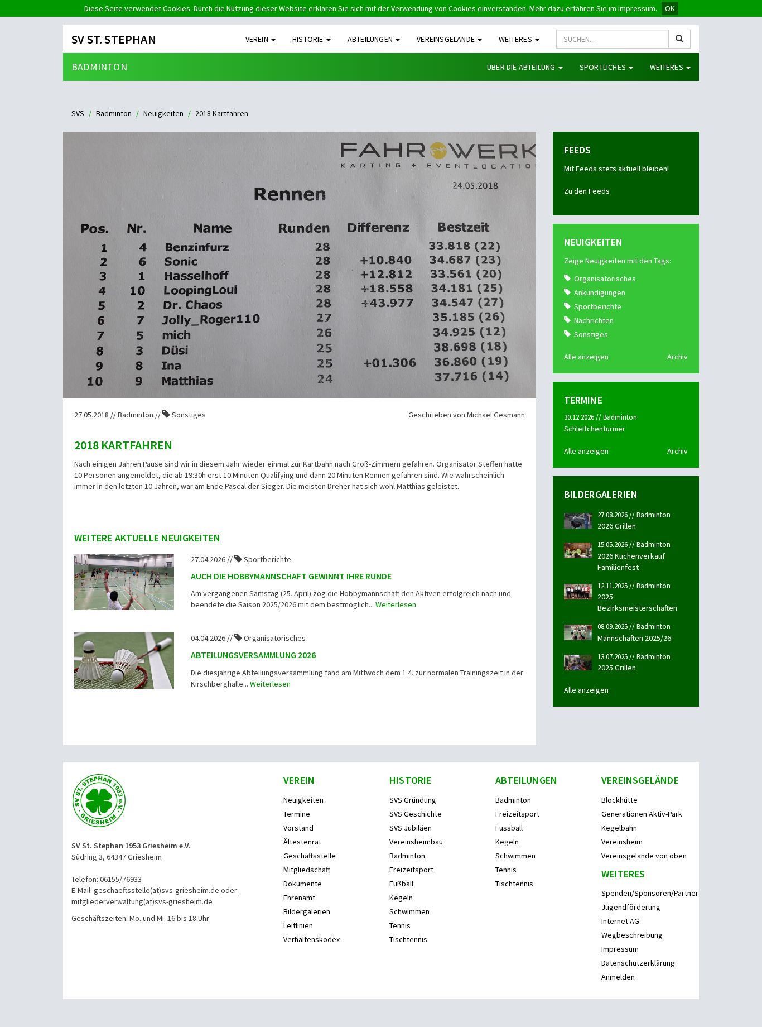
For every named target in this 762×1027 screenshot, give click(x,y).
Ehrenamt (299, 897)
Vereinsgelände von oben (644, 856)
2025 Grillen (616, 668)
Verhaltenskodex (311, 939)
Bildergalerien (306, 911)
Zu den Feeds (587, 191)
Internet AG (620, 921)
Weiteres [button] (516, 39)
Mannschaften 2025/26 (634, 638)
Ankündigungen (599, 292)
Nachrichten (594, 320)
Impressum (620, 949)
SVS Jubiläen (410, 828)
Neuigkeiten (163, 113)
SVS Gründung (412, 800)
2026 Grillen (616, 526)
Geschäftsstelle (309, 856)
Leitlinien (298, 925)
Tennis (400, 925)
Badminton (99, 66)
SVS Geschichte (415, 814)
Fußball (401, 884)
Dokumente (302, 884)
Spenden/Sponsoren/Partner (649, 893)
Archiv (677, 357)
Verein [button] (257, 39)
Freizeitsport (411, 870)
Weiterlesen (395, 604)
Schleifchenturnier (594, 429)
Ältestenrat (302, 842)
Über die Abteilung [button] (522, 67)
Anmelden (618, 977)
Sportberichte (597, 306)
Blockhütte (619, 800)
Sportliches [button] (604, 67)
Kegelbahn (619, 828)
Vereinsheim (622, 842)
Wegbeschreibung (632, 935)
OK (670, 8)
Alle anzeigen (586, 357)
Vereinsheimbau (416, 842)
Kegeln (401, 897)
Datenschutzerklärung (638, 963)
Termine (296, 814)
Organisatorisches (605, 278)
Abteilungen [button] (371, 39)
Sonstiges (591, 334)
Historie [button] (308, 39)
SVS (77, 113)
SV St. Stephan (113, 39)
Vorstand (298, 828)
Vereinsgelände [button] (446, 39)
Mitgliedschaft (306, 870)
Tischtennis (408, 939)
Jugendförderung (630, 907)
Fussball (509, 828)
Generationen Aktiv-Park (641, 814)
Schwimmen (409, 911)
